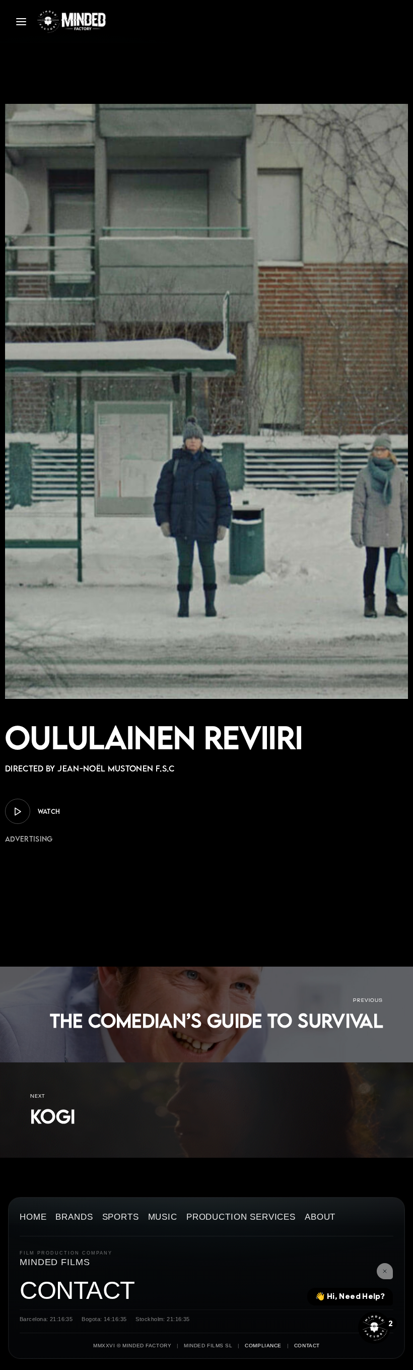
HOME (33, 1217)
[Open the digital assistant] (374, 1328)
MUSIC (162, 1217)
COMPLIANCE (263, 1345)
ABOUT (320, 1217)
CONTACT (77, 1290)
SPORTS (120, 1217)
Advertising (29, 839)
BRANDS (74, 1217)
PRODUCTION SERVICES (241, 1217)
